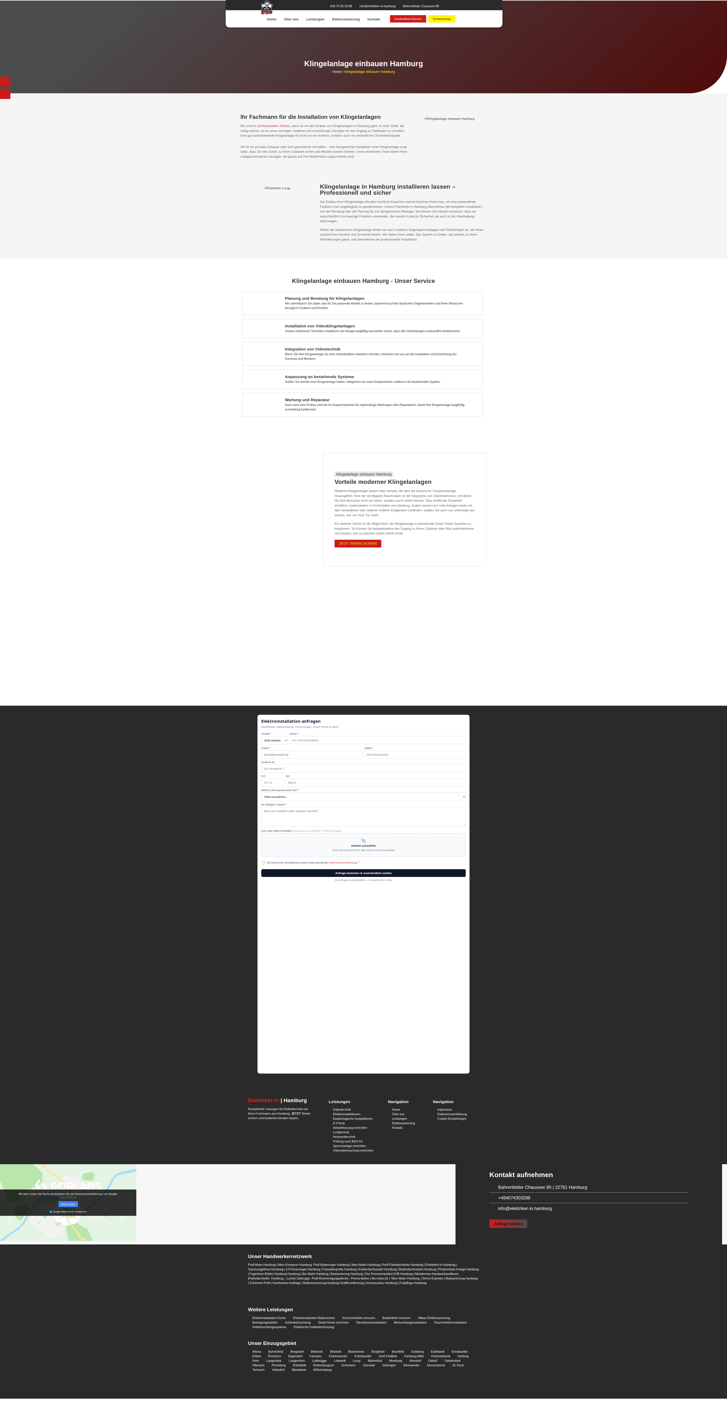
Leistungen (315, 19)
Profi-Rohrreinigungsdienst (330, 1278)
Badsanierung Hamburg (347, 1273)
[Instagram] (252, 1129)
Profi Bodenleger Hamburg (331, 1264)
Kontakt (373, 19)
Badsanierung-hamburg (462, 1278)
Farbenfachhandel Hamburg (378, 1269)
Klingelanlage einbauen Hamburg (364, 474)
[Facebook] (271, 1129)
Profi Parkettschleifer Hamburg (402, 1264)
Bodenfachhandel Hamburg (418, 1269)
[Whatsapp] (262, 1129)
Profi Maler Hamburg (262, 1264)
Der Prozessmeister (378, 1273)
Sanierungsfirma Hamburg (266, 1269)
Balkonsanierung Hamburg (321, 1283)
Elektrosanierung (346, 19)
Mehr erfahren (68, 1197)
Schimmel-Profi (260, 1283)
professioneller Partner (274, 126)
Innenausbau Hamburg (381, 1283)
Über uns (291, 19)
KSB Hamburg (403, 1273)
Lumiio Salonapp (298, 1278)
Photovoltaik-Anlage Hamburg (458, 1269)
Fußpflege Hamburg (413, 1283)
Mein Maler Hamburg (366, 1264)
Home (271, 19)
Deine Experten (433, 1278)
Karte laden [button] (68, 1204)
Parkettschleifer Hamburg (266, 1278)
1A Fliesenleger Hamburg (303, 1269)
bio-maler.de (379, 1278)
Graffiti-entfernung (352, 1283)
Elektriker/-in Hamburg (440, 1264)
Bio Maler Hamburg (315, 1273)
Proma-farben (360, 1278)
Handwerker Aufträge (286, 1283)
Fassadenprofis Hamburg (339, 1269)
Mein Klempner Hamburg (295, 1264)
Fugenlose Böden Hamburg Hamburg (275, 1273)
